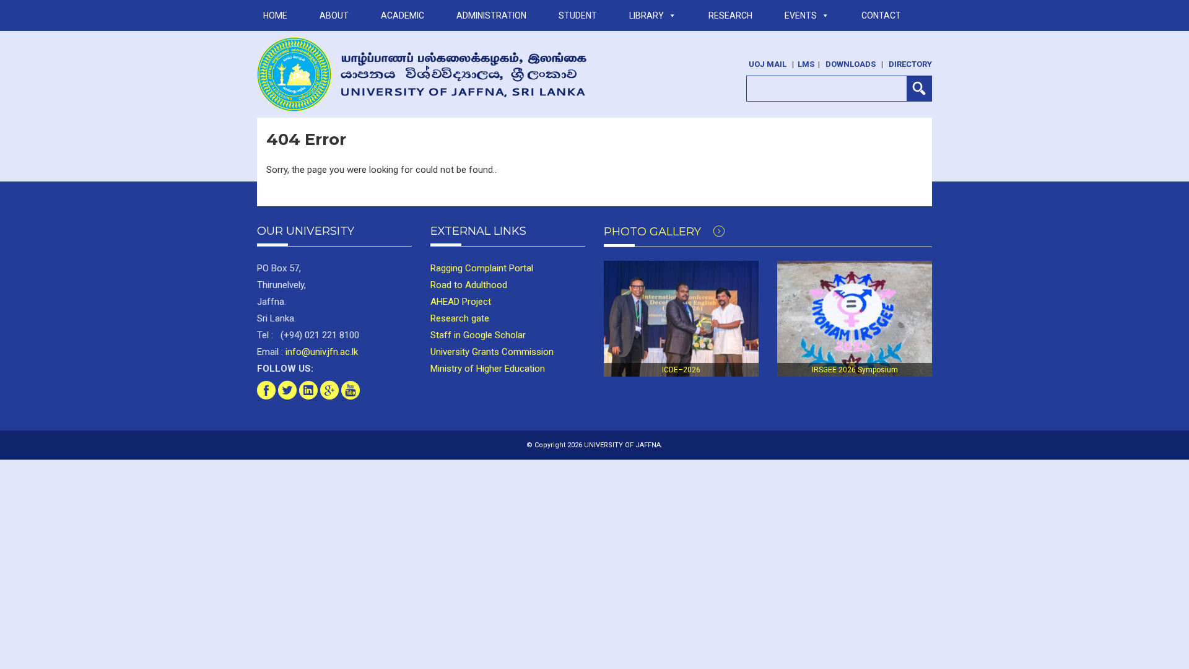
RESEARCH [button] (730, 15)
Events (801, 15)
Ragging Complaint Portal (481, 268)
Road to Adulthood (468, 285)
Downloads (850, 64)
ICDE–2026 (681, 369)
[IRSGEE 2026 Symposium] (854, 319)
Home (275, 15)
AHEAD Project (460, 301)
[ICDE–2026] (681, 319)
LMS (806, 64)
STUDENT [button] (578, 15)
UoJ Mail (767, 64)
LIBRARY (646, 15)
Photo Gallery (654, 231)
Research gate (459, 318)
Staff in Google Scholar (478, 335)
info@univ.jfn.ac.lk (320, 351)
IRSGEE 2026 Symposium (855, 369)
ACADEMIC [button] (402, 15)
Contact (881, 15)
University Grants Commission (492, 351)
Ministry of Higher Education (487, 368)
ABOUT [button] (334, 15)
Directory (910, 64)
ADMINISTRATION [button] (491, 15)
